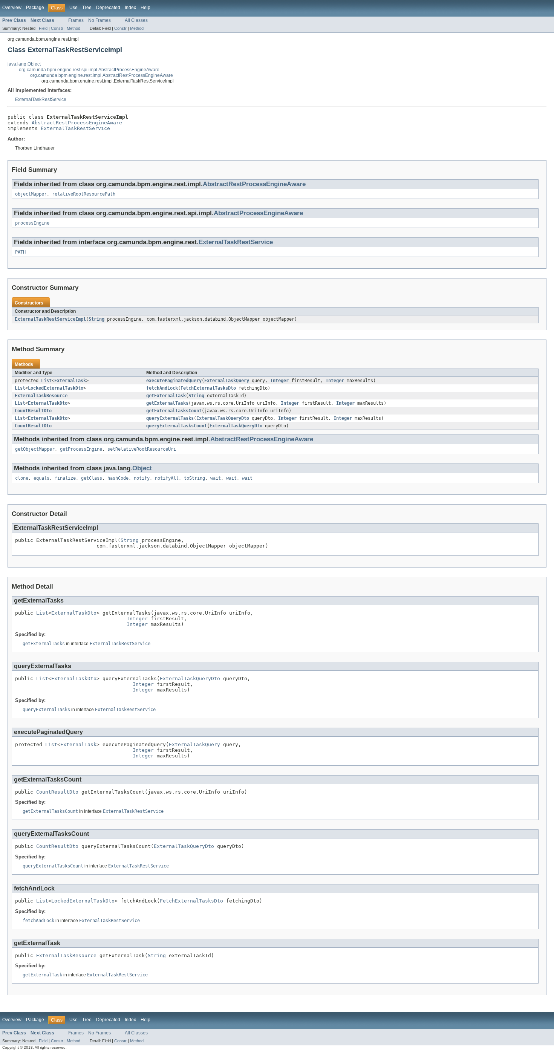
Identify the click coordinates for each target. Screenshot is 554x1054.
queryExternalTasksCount (176, 425)
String (96, 319)
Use (73, 7)
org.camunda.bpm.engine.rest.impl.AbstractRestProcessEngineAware (101, 75)
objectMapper (31, 194)
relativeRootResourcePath (83, 194)
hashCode (118, 478)
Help (145, 7)
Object (142, 468)
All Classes (136, 20)
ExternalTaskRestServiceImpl (50, 319)
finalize (65, 478)
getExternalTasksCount (174, 410)
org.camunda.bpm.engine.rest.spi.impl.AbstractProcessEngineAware (89, 69)
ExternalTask (70, 380)
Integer (279, 380)
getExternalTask (166, 395)
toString (194, 478)
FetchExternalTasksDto (208, 388)
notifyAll (167, 478)
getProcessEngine (81, 449)
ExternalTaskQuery (226, 380)
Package (35, 7)
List (46, 380)
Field (43, 28)
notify (142, 478)
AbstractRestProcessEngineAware (77, 122)
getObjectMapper (35, 449)
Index (130, 7)
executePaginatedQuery (174, 380)
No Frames (99, 20)
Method (73, 28)
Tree (87, 7)
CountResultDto (33, 410)
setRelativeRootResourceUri (141, 449)
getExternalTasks (167, 403)
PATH (20, 252)
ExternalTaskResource (41, 395)
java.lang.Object (24, 64)
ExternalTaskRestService (40, 99)
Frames (76, 20)
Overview (11, 7)
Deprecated (108, 7)
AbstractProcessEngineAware (258, 213)
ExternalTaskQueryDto (222, 418)
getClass (91, 478)
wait (215, 478)
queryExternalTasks (170, 418)
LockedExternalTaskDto (55, 388)
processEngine (32, 223)
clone (21, 478)
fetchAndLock (162, 388)
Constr (57, 28)
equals (41, 478)
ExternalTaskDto (47, 403)
